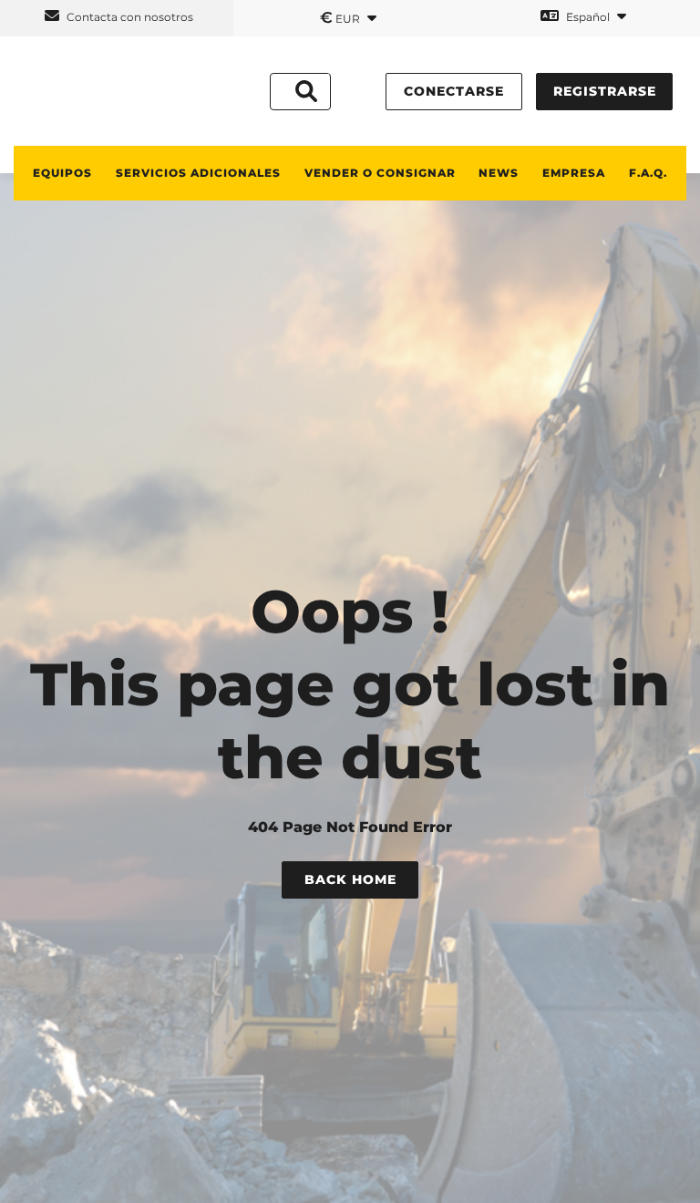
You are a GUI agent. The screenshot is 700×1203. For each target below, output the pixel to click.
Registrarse (604, 91)
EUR (341, 17)
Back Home (350, 879)
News (499, 173)
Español (587, 17)
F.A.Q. (648, 173)
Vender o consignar (380, 173)
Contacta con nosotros (128, 17)
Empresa (573, 173)
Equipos (62, 173)
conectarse (454, 91)
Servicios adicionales (198, 173)
